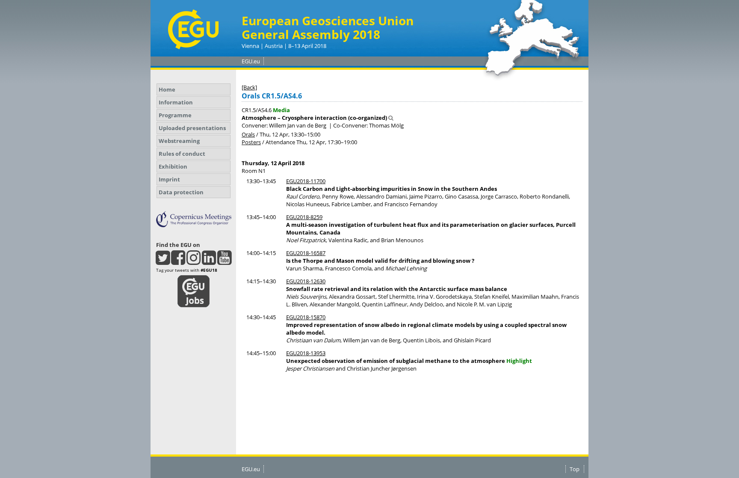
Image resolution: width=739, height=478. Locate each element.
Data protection (181, 192)
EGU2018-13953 (305, 353)
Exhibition (173, 166)
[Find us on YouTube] (224, 261)
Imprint (169, 179)
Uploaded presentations (192, 128)
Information (176, 102)
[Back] (249, 87)
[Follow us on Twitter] (163, 261)
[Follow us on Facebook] (178, 261)
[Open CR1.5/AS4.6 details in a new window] (390, 118)
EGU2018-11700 (305, 181)
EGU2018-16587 (305, 253)
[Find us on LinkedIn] (209, 261)
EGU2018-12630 (305, 281)
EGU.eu (251, 61)
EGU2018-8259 (304, 217)
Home (167, 89)
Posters (251, 142)
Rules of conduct (182, 153)
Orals (248, 134)
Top (574, 469)
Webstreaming (179, 141)
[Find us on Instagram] (193, 261)
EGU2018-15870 (305, 317)
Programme (175, 115)
